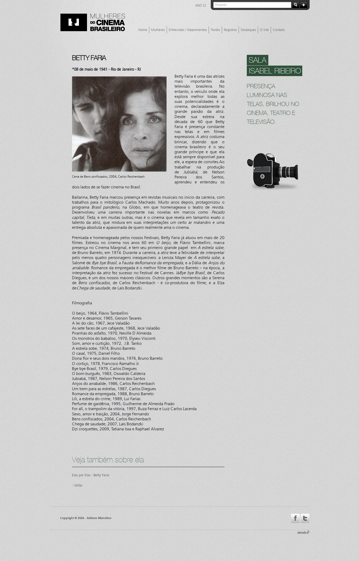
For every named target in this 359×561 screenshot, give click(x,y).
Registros (230, 30)
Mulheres (158, 30)
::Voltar (77, 485)
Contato (279, 30)
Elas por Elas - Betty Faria (90, 475)
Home (142, 30)
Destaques (248, 30)
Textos (215, 30)
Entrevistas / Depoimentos (188, 30)
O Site (264, 30)
